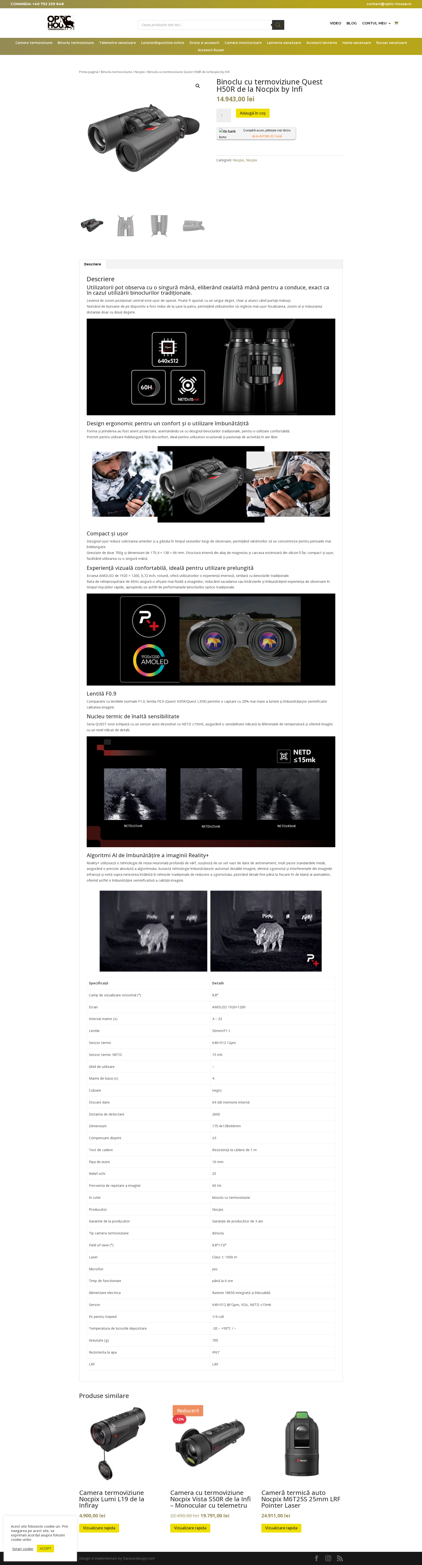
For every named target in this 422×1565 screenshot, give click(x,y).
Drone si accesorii (204, 43)
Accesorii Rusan (211, 50)
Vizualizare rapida (99, 1528)
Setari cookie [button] (22, 1548)
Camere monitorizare (243, 43)
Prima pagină (88, 72)
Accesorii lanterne (321, 43)
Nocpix (140, 72)
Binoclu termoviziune (76, 43)
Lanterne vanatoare (284, 43)
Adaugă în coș (253, 113)
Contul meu (374, 23)
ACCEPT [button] (45, 1548)
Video (335, 23)
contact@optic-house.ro (389, 4)
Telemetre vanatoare (117, 43)
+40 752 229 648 (48, 4)
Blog (352, 23)
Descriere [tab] (92, 264)
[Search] (278, 25)
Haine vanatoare (356, 43)
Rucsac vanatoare (391, 43)
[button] (197, 86)
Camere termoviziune (33, 43)
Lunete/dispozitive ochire (162, 43)
